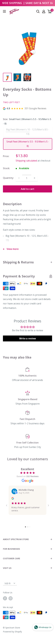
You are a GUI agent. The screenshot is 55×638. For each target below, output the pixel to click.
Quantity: (8, 177)
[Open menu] (4, 11)
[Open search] (38, 11)
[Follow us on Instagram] (11, 598)
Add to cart (27, 189)
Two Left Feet (11, 102)
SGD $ (7, 583)
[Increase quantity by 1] (34, 178)
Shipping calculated (26, 160)
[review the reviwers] (12, 498)
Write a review (27, 338)
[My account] (43, 11)
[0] (49, 11)
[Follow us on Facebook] (5, 598)
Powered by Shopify (12, 631)
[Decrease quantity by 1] (19, 178)
